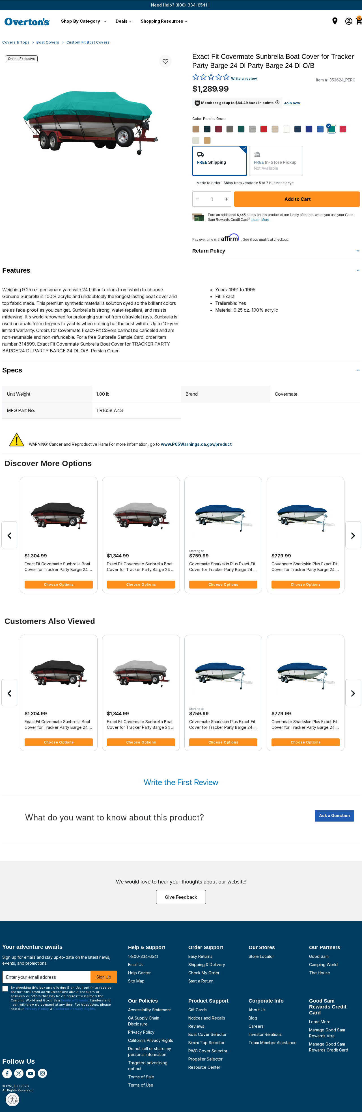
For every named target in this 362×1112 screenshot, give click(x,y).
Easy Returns (200, 956)
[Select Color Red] (345, 129)
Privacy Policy (141, 1032)
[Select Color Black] (209, 129)
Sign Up (103, 977)
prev (9, 534)
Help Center (139, 972)
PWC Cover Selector (207, 1050)
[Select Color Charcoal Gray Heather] (232, 129)
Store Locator (261, 956)
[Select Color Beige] (198, 129)
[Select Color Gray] (254, 129)
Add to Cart (297, 199)
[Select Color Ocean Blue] (311, 129)
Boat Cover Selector (207, 1034)
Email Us (135, 964)
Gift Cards (197, 1009)
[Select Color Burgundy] (220, 129)
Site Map (136, 981)
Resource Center (204, 1067)
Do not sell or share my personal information (149, 1051)
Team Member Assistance (273, 1042)
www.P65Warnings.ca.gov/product (196, 444)
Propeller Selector (205, 1059)
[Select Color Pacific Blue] (322, 129)
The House (319, 972)
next (353, 534)
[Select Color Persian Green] (333, 129)
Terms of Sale (141, 1076)
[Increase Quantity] (227, 199)
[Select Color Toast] (209, 140)
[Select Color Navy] (299, 129)
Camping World (323, 964)
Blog (253, 1018)
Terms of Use (140, 1085)
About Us (257, 1009)
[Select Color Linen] (277, 129)
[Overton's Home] (27, 21)
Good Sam (319, 956)
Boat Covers (47, 42)
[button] (82, 21)
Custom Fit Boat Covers (88, 42)
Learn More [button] (260, 220)
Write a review (244, 78)
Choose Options (59, 584)
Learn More (320, 1021)
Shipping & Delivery (206, 964)
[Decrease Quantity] (196, 199)
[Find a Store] (335, 21)
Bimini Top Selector (206, 1042)
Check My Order (203, 972)
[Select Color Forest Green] (243, 129)
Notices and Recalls (206, 1018)
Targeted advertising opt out (147, 1065)
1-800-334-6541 (143, 956)
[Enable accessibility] (12, 1099)
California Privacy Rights (150, 1040)
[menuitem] (82, 21)
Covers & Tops (16, 42)
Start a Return (201, 981)
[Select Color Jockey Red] (266, 129)
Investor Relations (265, 1034)
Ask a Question (334, 815)
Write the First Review (181, 782)
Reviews (196, 1026)
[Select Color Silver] (198, 140)
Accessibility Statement (149, 1009)
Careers (256, 1026)
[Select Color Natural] (288, 129)
